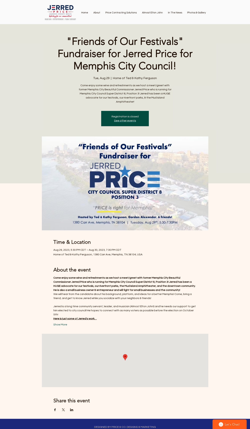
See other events (125, 120)
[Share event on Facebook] (55, 409)
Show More (60, 324)
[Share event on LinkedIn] (71, 409)
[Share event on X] (63, 409)
